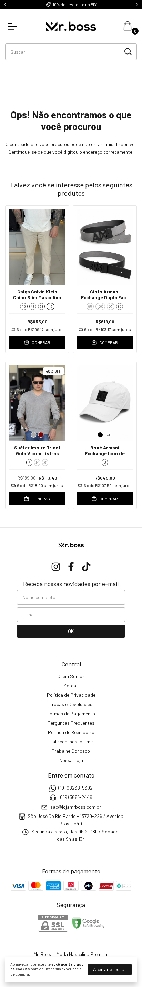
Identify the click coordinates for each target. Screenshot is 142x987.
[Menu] (13, 26)
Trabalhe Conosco (71, 751)
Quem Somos (71, 676)
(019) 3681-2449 (75, 797)
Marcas (71, 685)
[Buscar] (127, 51)
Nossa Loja (71, 760)
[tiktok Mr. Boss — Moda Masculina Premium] (86, 566)
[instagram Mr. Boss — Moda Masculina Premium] (55, 566)
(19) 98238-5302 (75, 788)
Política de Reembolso (71, 732)
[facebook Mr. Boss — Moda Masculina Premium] (71, 566)
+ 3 (50, 306)
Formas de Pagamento (71, 713)
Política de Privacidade (71, 695)
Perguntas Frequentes (71, 723)
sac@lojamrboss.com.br (75, 807)
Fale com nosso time (71, 741)
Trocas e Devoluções (71, 704)
